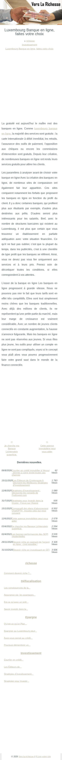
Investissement (29, 44)
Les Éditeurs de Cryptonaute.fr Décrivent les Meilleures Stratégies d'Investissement (30, 482)
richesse (30, 41)
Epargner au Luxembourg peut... (20, 631)
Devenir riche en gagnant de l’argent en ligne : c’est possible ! (31, 543)
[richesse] (31, 12)
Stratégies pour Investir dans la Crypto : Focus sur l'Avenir (27, 501)
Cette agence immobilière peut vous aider (47, 448)
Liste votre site (44, 756)
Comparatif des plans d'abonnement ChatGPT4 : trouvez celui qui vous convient (30, 510)
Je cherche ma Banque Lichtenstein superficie (11, 450)
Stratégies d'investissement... (18, 674)
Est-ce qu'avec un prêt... (16, 602)
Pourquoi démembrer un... (17, 645)
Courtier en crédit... (13, 659)
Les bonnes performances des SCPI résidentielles (30, 535)
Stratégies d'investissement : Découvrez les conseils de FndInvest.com (26, 492)
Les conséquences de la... (17, 588)
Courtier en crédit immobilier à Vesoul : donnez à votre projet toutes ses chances (30, 472)
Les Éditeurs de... (13, 667)
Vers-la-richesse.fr (27, 756)
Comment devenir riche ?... (17, 573)
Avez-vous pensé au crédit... (18, 638)
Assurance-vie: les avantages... (19, 595)
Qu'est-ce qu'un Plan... (15, 623)
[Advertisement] (31, 83)
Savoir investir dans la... (16, 609)
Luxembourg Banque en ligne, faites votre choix (29, 48)
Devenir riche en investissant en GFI (31, 550)
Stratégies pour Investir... (16, 681)
